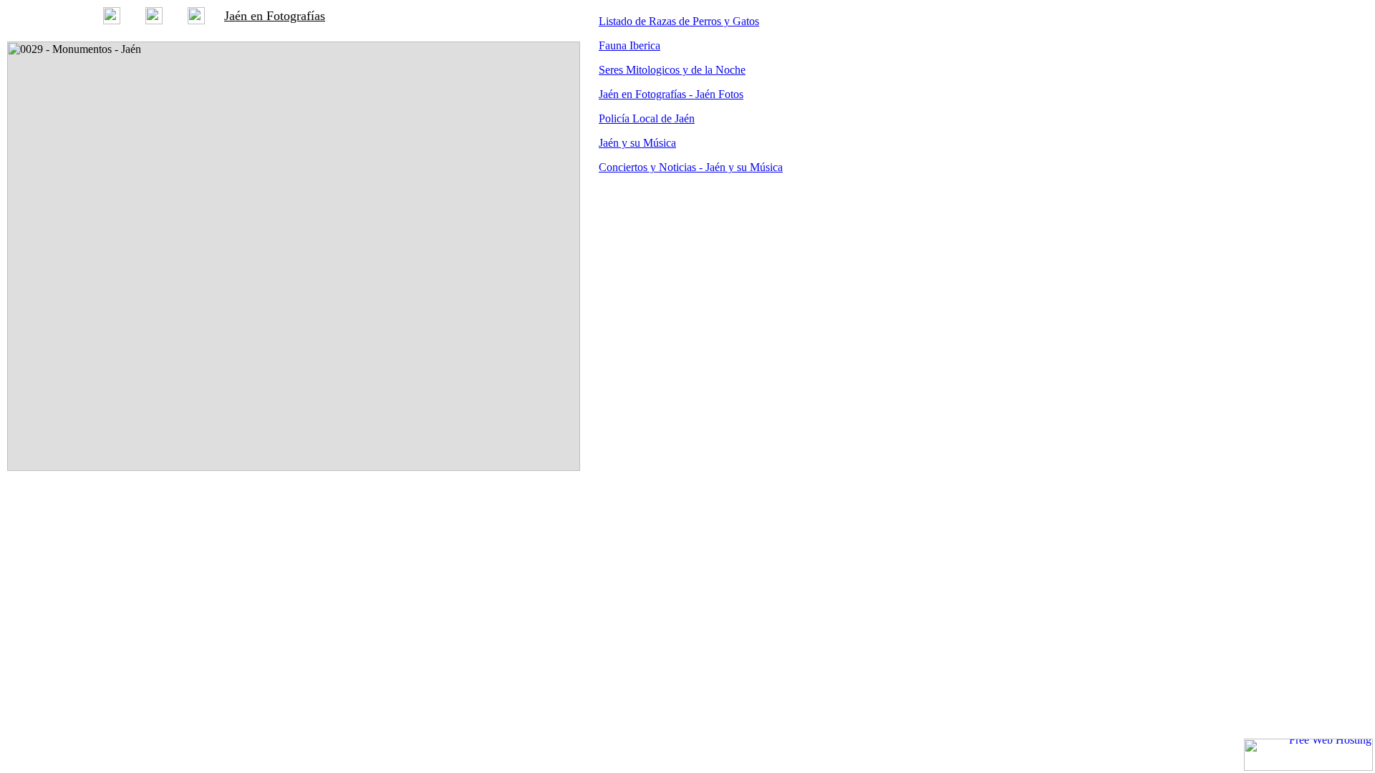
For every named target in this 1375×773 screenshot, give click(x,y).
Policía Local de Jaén (647, 118)
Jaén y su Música (637, 143)
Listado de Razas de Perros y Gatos (679, 21)
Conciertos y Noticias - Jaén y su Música (691, 167)
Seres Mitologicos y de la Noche (672, 70)
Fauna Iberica (629, 45)
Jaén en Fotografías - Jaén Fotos (671, 94)
